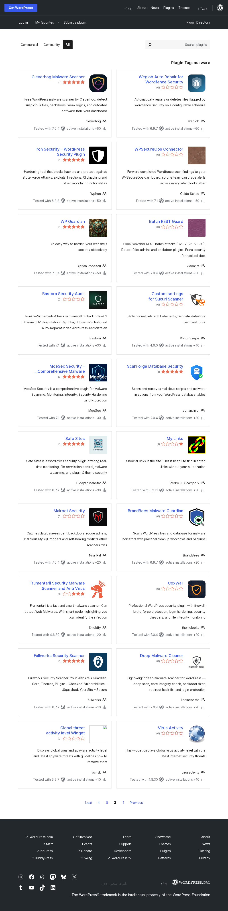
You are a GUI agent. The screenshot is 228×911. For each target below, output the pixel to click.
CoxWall (175, 583)
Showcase (163, 837)
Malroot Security (69, 510)
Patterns (164, 858)
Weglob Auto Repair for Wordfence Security (161, 79)
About (205, 837)
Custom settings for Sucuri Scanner (166, 296)
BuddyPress (42, 858)
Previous (136, 802)
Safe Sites (75, 438)
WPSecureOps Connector (158, 149)
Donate (84, 851)
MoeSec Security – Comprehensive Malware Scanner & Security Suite (61, 369)
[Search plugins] (149, 44)
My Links (175, 438)
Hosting (204, 851)
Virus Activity (170, 728)
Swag (86, 858)
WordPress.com (39, 837)
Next (88, 802)
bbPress (45, 851)
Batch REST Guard (166, 221)
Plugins (165, 851)
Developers (122, 851)
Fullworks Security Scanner (59, 655)
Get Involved (82, 837)
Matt (47, 844)
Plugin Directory (198, 22)
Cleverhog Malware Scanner (58, 77)
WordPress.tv (119, 858)
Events (87, 844)
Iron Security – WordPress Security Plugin (60, 152)
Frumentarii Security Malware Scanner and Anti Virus (57, 586)
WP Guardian (73, 221)
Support (125, 844)
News (206, 844)
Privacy (204, 858)
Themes (165, 844)
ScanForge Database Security (155, 366)
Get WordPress (21, 8)
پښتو (164, 883)
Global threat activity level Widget (65, 730)
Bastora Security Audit (63, 293)
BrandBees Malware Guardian (155, 510)
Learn (127, 837)
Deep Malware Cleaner (161, 655)
